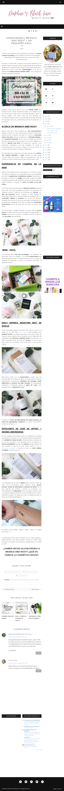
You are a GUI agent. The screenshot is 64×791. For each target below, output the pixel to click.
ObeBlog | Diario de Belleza (30, 730)
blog (32, 147)
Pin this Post (22, 575)
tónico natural (23, 332)
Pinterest (52, 98)
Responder (38, 653)
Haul (33, 580)
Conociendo (23, 580)
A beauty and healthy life (32, 720)
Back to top (57, 789)
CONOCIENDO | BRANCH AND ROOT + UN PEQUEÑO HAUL (54, 131)
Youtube (53, 105)
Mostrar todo (39, 749)
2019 (46, 121)
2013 (46, 155)
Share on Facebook (13, 571)
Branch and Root (14, 580)
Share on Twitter (31, 571)
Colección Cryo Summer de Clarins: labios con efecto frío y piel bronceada (32, 734)
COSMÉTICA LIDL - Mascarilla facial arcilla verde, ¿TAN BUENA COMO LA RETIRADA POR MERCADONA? (32, 741)
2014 (46, 152)
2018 (46, 124)
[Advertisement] (52, 224)
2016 (46, 147)
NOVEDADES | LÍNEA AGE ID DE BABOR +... (35, 617)
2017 (46, 145)
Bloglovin (46, 91)
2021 (46, 116)
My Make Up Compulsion (32, 726)
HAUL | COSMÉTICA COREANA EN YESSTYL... (20, 618)
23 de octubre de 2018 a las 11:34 (17, 637)
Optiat (37, 580)
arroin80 (27, 737)
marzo (48, 142)
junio (47, 135)
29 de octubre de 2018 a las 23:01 (17, 663)
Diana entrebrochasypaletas (20, 634)
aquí (15, 424)
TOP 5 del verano (28, 727)
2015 (46, 150)
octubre (48, 126)
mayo (48, 138)
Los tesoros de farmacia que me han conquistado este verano (32, 723)
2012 (46, 157)
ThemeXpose (16, 788)
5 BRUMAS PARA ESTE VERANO (8, 617)
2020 (46, 119)
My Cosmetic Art (29, 745)
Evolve (29, 580)
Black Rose (12, 660)
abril (47, 140)
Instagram (46, 98)
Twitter (46, 105)
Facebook (52, 91)
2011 (46, 159)
